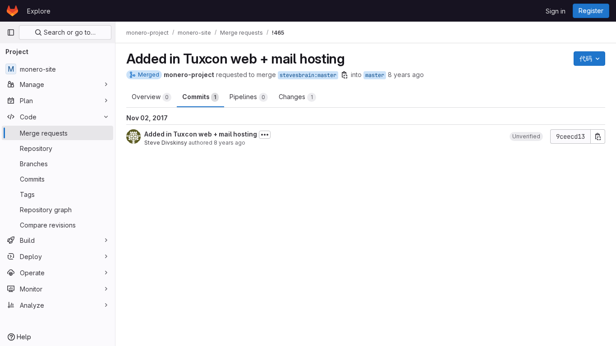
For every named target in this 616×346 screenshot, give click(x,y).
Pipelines (247, 96)
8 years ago (406, 74)
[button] (526, 136)
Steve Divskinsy (165, 142)
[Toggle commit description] (265, 135)
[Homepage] (12, 11)
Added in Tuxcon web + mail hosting (200, 134)
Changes (296, 96)
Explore (39, 11)
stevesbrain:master (308, 75)
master (374, 75)
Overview (150, 96)
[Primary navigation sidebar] (11, 32)
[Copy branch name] (344, 74)
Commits (199, 96)
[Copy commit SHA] (598, 136)
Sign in (555, 11)
